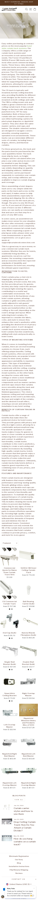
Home (18, 22)
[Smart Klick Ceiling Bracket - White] (7, 701)
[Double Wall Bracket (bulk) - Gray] (31, 669)
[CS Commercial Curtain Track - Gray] (12, 609)
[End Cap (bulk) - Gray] (12, 638)
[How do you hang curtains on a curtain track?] (7, 838)
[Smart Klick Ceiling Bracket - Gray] (12, 701)
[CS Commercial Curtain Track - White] (7, 609)
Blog (19, 863)
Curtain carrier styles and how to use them (23, 811)
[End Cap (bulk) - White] (7, 638)
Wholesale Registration (19, 856)
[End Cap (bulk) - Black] (9, 638)
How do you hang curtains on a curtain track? (25, 841)
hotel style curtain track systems (17, 47)
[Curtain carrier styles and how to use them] (7, 808)
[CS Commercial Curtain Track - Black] (9, 609)
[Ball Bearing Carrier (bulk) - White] (27, 609)
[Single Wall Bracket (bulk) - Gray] (12, 669)
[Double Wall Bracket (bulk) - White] (26, 669)
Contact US (18, 879)
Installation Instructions (19, 866)
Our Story (19, 860)
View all (19, 800)
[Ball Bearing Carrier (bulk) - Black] (29, 609)
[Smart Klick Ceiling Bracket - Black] (9, 701)
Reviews (19, 873)
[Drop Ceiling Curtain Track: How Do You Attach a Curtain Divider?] (7, 821)
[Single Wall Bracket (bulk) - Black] (9, 669)
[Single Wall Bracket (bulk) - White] (7, 669)
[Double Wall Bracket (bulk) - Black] (28, 669)
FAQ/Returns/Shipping (19, 870)
